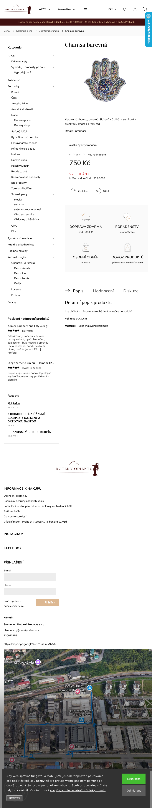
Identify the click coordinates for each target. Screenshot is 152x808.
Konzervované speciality (25, 177)
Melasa (15, 154)
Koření (15, 92)
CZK (111, 9)
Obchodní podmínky (15, 495)
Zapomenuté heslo (14, 605)
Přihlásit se (49, 603)
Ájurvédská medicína (20, 238)
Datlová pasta (22, 120)
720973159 (10, 635)
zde (52, 790)
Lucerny (16, 289)
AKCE (11, 55)
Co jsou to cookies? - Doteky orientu (81, 790)
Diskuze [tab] (130, 290)
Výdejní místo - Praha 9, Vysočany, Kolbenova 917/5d (35, 521)
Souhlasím (134, 778)
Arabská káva (19, 103)
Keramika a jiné (17, 257)
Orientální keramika (23, 263)
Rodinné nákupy (18, 250)
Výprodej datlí (22, 72)
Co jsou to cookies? (15, 516)
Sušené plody (19, 194)
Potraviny (13, 86)
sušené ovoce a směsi (27, 209)
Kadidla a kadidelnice (21, 244)
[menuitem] (44, 9)
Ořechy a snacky (24, 214)
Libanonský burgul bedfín (29, 432)
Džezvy (15, 295)
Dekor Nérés (21, 278)
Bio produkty (19, 182)
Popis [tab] (78, 290)
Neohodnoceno (96, 154)
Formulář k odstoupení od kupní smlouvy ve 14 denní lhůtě (38, 506)
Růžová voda (19, 160)
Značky (12, 302)
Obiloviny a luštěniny (26, 219)
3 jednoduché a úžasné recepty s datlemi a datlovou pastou (26, 417)
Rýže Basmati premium (25, 137)
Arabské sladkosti (22, 109)
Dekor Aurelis (22, 268)
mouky (18, 199)
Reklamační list (13, 511)
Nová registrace (12, 601)
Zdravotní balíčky (21, 188)
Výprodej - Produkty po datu (28, 67)
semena (19, 204)
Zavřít (136, 203)
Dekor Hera (21, 273)
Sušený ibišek (19, 131)
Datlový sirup (22, 125)
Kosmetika (14, 80)
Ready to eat (19, 171)
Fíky (13, 231)
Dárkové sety (19, 61)
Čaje (14, 97)
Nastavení (14, 798)
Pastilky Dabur (20, 165)
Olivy (14, 225)
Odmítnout (134, 790)
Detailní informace (76, 131)
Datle (14, 115)
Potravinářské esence (24, 143)
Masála (14, 403)
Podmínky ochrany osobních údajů (24, 501)
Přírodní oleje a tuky (23, 148)
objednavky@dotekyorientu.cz (21, 630)
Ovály (17, 283)
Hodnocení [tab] (103, 290)
